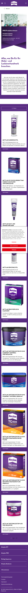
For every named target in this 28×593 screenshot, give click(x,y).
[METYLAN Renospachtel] (14, 259)
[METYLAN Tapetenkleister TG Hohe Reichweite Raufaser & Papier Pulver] (14, 429)
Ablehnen (14, 249)
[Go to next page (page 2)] (17, 538)
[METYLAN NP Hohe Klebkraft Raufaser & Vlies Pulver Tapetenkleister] (14, 173)
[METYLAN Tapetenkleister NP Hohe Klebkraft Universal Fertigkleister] (14, 343)
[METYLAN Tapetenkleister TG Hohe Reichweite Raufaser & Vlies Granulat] (14, 472)
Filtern (14, 108)
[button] (14, 547)
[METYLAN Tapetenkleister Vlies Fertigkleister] (14, 515)
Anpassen (14, 241)
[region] (14, 240)
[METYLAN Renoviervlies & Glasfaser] (14, 300)
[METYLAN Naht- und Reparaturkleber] (14, 216)
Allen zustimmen (14, 245)
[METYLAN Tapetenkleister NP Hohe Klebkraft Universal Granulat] (14, 386)
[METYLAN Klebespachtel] (14, 130)
